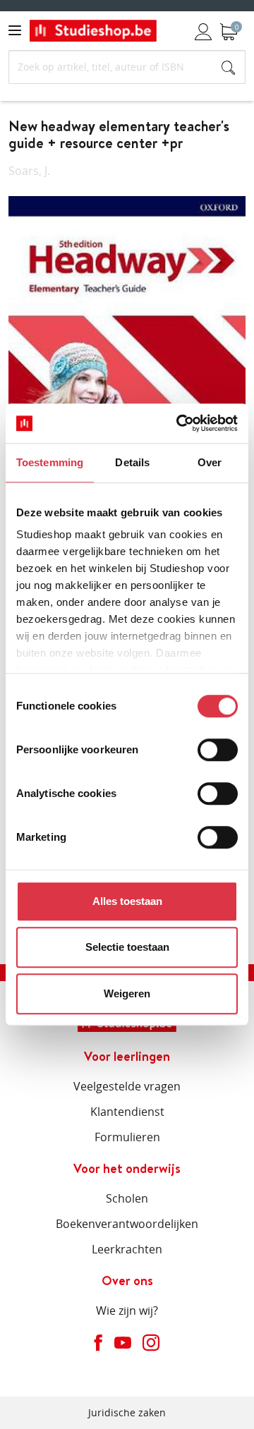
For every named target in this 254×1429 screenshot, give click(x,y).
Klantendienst (127, 1111)
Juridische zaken (127, 1412)
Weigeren (127, 993)
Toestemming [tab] (49, 462)
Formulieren (127, 1137)
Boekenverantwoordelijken (127, 1224)
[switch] (218, 749)
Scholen (127, 1198)
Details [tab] (132, 462)
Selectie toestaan (127, 947)
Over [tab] (210, 462)
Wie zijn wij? (127, 1310)
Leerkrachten (127, 1249)
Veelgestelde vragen (127, 1086)
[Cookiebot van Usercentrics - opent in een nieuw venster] (179, 423)
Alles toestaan (127, 901)
